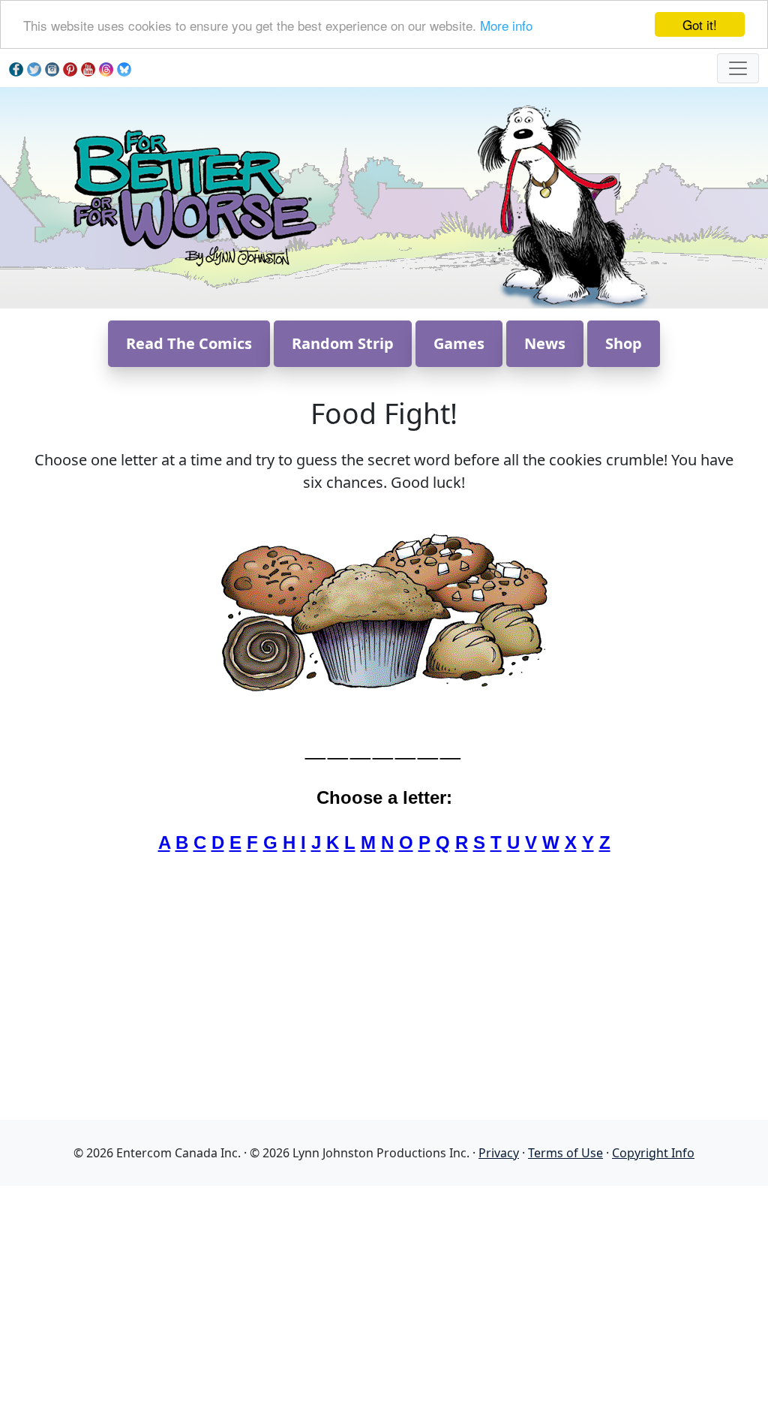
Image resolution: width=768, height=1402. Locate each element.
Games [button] (459, 343)
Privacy (498, 1153)
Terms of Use (565, 1153)
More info (506, 25)
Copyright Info (653, 1153)
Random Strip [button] (343, 343)
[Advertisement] (384, 1291)
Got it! (699, 24)
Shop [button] (623, 343)
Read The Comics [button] (189, 343)
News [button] (545, 343)
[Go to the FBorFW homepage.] (192, 196)
